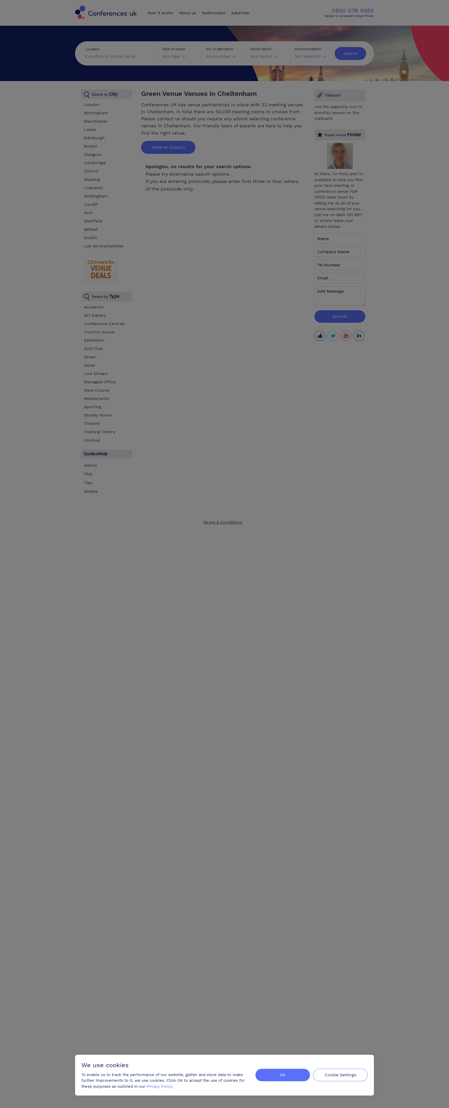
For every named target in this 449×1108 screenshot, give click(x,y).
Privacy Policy (159, 1086)
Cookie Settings (340, 1074)
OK (283, 1074)
